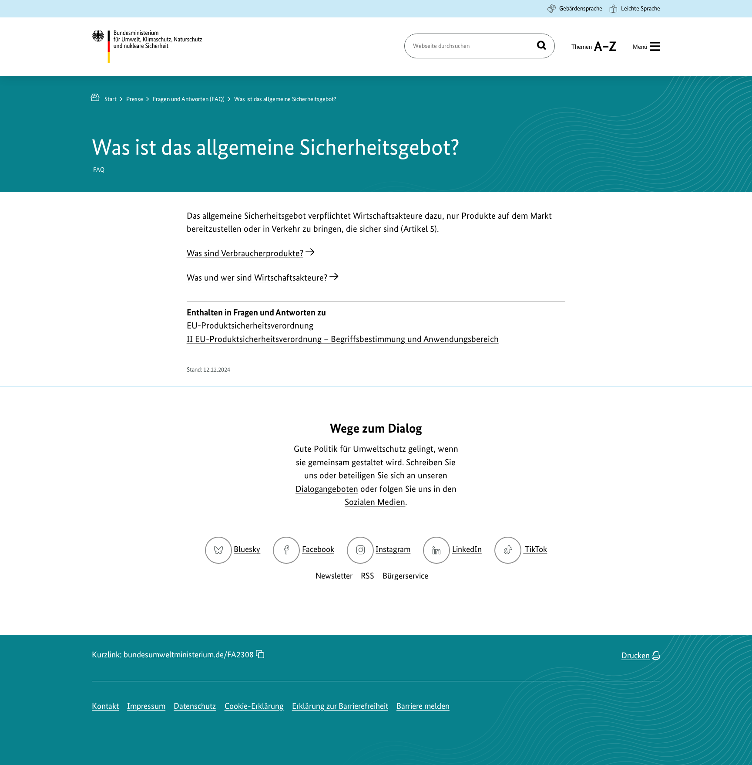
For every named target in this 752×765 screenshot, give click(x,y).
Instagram (393, 549)
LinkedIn (467, 549)
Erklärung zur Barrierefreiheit (340, 706)
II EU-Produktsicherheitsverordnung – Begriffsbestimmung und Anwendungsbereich (343, 339)
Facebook (318, 549)
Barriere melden (423, 706)
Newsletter (334, 576)
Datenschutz (195, 706)
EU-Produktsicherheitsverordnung (250, 325)
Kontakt (105, 706)
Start (110, 98)
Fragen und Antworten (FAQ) (189, 98)
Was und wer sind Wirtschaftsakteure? (257, 277)
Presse (134, 98)
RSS (367, 576)
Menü (640, 46)
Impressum (146, 706)
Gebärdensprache (580, 8)
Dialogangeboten (326, 489)
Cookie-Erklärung (254, 706)
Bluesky (247, 549)
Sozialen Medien (375, 502)
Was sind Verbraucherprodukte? (245, 253)
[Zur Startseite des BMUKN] (154, 46)
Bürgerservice (405, 576)
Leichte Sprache (640, 8)
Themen (581, 50)
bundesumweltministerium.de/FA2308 (189, 655)
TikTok (535, 549)
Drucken (635, 655)
